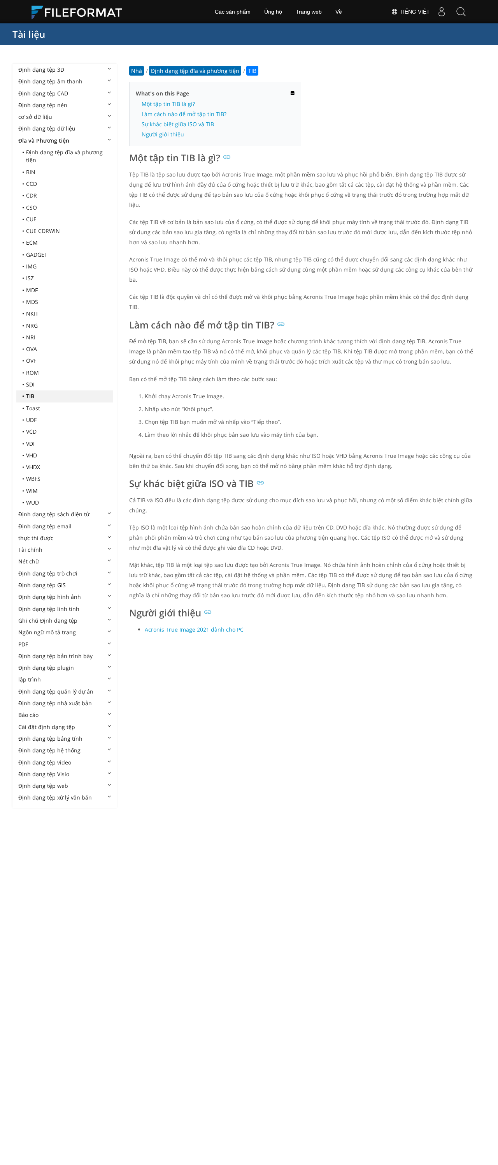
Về (338, 12)
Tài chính (30, 549)
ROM (32, 372)
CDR (31, 195)
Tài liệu (28, 34)
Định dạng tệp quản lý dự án (55, 691)
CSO (31, 207)
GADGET (36, 254)
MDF (32, 290)
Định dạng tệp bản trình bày (55, 656)
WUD (32, 502)
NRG (32, 325)
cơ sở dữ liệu (35, 116)
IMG (31, 266)
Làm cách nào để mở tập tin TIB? (184, 114)
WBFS (33, 478)
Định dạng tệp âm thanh (50, 81)
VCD (31, 431)
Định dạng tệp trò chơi (47, 573)
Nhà (136, 70)
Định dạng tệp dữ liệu (46, 128)
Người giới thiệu (163, 134)
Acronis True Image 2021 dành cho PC (194, 629)
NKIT (32, 313)
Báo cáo (28, 714)
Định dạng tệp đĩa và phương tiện (64, 156)
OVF (31, 360)
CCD (31, 183)
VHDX (33, 467)
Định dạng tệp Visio (43, 774)
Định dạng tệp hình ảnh (49, 596)
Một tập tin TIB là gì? (168, 104)
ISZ (30, 278)
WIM (32, 490)
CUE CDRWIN (43, 231)
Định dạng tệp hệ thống (49, 750)
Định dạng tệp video (44, 762)
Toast (33, 408)
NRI (30, 337)
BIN (30, 172)
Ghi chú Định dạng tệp (47, 620)
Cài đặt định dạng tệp (46, 727)
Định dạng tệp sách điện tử (53, 514)
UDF (31, 420)
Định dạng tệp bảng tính (50, 738)
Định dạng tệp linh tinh (48, 609)
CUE (31, 219)
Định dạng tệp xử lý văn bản (55, 797)
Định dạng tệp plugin (46, 667)
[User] (441, 11)
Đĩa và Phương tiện (43, 140)
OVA (31, 349)
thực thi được (35, 538)
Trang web (309, 12)
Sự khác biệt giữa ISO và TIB (178, 124)
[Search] (461, 11)
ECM (32, 242)
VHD (31, 455)
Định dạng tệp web (43, 785)
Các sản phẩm (233, 12)
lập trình (29, 679)
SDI (30, 384)
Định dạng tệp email (45, 526)
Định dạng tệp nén (42, 105)
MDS (32, 301)
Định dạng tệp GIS (42, 585)
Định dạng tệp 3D (41, 69)
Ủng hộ (273, 12)
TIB (30, 396)
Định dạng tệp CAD (43, 93)
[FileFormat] (79, 11)
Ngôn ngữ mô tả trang (47, 632)
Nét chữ (28, 561)
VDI (30, 443)
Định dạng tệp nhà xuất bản (55, 703)
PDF (23, 644)
